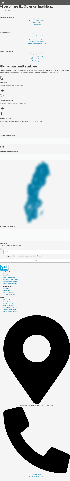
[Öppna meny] (3, 2)
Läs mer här (40, 256)
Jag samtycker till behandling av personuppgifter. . (25, 256)
